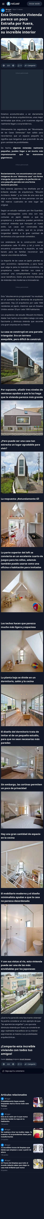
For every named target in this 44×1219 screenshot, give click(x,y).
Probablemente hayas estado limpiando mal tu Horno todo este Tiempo (15, 1103)
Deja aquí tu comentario (14, 1071)
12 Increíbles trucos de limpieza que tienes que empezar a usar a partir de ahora (16, 1149)
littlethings (9, 1059)
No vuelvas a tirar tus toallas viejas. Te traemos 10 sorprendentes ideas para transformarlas (16, 1134)
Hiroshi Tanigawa (25, 1059)
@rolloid (8, 12)
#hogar (8, 9)
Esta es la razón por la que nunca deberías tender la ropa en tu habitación (14, 1119)
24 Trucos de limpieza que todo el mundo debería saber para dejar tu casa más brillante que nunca (15, 1165)
